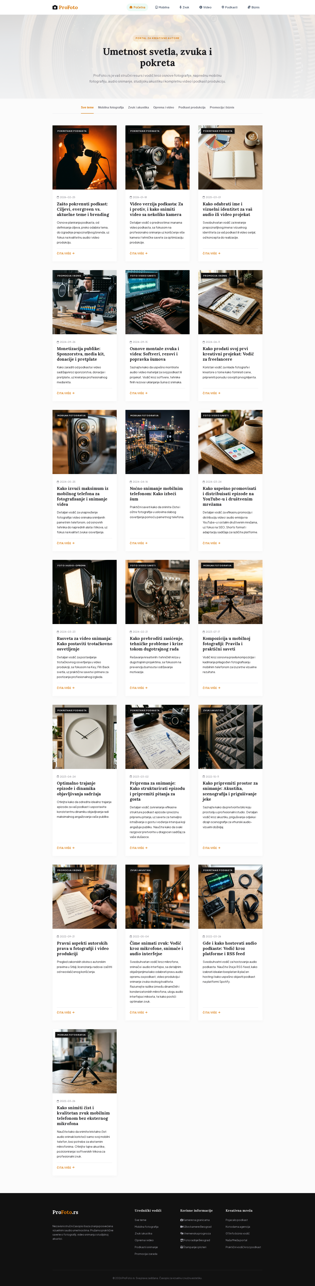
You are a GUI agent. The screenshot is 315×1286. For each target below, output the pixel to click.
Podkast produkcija (191, 107)
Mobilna (164, 7)
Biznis (256, 7)
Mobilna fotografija (111, 107)
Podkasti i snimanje (146, 1247)
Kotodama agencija (238, 1226)
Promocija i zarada (146, 1253)
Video (207, 7)
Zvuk (186, 7)
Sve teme (87, 107)
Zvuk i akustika (138, 107)
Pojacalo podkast (237, 1219)
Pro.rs (65, 1212)
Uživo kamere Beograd (197, 1226)
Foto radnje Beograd (197, 1240)
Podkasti (231, 7)
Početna (139, 7)
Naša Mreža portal (236, 1240)
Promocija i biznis (222, 107)
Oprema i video (163, 107)
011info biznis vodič (238, 1233)
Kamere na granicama (196, 1219)
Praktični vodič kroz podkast (243, 1247)
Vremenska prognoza (197, 1233)
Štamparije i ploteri (194, 1247)
